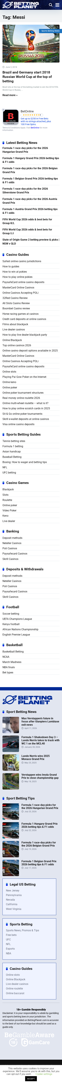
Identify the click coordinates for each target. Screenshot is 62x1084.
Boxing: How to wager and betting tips (24, 462)
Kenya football (11, 624)
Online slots (9, 371)
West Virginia (13, 909)
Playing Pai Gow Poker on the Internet (24, 376)
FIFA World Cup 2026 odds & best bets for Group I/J (27, 231)
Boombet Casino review (16, 308)
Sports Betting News (50, 31)
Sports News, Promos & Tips (22, 930)
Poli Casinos (9, 548)
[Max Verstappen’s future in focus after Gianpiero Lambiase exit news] (10, 732)
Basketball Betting (13, 651)
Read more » (10, 95)
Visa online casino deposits (18, 424)
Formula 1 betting (12, 446)
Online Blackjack (12, 340)
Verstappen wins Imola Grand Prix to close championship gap (40, 776)
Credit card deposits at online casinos (24, 319)
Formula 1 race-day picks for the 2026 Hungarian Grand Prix (25, 150)
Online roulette (14, 988)
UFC (8, 939)
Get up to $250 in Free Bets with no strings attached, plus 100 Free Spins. (36, 121)
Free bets (11, 935)
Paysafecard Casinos (14, 553)
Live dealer (8, 521)
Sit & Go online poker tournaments (22, 413)
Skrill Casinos (10, 559)
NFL (4, 467)
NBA (8, 953)
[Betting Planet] (20, 4)
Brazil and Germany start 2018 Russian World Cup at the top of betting (27, 76)
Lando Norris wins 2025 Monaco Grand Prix (35, 757)
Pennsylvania (14, 895)
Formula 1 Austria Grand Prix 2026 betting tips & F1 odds (30, 211)
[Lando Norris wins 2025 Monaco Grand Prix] (10, 769)
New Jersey (12, 890)
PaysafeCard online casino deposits (23, 282)
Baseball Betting (11, 456)
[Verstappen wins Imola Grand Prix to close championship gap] (10, 788)
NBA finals (8, 667)
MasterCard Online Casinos (18, 287)
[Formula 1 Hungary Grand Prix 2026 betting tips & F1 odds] (10, 837)
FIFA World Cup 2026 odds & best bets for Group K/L (27, 221)
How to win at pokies (14, 271)
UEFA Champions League (17, 618)
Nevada (10, 899)
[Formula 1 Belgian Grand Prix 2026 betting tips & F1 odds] (10, 875)
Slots (5, 494)
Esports (10, 948)
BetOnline (35, 128)
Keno (5, 515)
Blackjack (8, 489)
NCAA (5, 656)
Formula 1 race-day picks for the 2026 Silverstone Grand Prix (25, 190)
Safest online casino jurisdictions (21, 261)
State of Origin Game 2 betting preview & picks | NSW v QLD (30, 241)
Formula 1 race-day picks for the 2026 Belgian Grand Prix (30, 170)
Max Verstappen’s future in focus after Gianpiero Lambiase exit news (40, 721)
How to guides (10, 266)
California (11, 904)
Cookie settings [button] (44, 1074)
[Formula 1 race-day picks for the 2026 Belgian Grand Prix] (10, 856)
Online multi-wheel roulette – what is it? (25, 403)
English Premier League (16, 634)
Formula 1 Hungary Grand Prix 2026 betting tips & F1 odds (30, 160)
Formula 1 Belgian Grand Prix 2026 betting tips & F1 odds (30, 180)
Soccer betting (10, 613)
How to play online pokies (17, 276)
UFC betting (9, 472)
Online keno (9, 382)
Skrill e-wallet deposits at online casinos (25, 419)
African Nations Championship (20, 629)
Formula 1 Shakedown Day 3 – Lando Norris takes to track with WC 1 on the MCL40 (40, 740)
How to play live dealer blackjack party (24, 334)
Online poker (9, 387)
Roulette (7, 500)
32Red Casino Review (15, 298)
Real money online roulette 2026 (21, 397)
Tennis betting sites (13, 441)
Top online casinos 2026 (16, 345)
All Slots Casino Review (16, 303)
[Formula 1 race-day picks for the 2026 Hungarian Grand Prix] (10, 818)
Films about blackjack (15, 324)
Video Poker (9, 510)
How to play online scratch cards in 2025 (26, 408)
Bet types (7, 672)
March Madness (11, 662)
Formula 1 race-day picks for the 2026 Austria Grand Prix (29, 200)
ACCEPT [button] (31, 1078)
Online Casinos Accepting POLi (20, 292)
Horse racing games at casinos (20, 313)
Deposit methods (12, 537)
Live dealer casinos (13, 329)
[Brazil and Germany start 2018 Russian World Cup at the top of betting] (31, 44)
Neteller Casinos (11, 543)
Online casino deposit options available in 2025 (30, 350)
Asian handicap (11, 451)
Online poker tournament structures (22, 392)
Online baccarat (15, 993)
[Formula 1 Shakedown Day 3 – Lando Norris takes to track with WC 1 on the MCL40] (10, 751)
